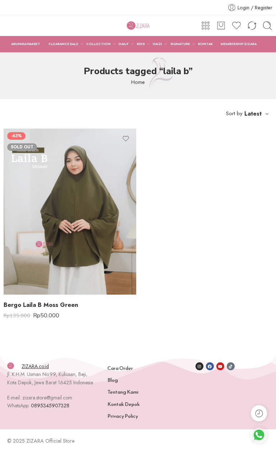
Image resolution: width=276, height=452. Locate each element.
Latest (253, 113)
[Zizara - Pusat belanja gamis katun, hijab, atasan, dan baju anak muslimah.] (137, 25)
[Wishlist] (125, 138)
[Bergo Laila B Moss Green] (70, 212)
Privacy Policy (122, 416)
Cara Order (120, 368)
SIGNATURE (180, 43)
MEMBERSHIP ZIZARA (239, 43)
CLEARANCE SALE (63, 43)
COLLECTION (98, 43)
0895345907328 (50, 405)
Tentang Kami (122, 392)
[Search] (267, 26)
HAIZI (157, 43)
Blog (112, 380)
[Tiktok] (231, 366)
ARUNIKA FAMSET (25, 43)
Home (138, 82)
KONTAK (205, 43)
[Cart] (221, 26)
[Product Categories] (206, 26)
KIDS (141, 43)
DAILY (124, 43)
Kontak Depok (123, 404)
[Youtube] (220, 366)
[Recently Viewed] (259, 413)
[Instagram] (199, 366)
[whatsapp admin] (259, 435)
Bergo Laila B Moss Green (41, 304)
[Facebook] (210, 366)
